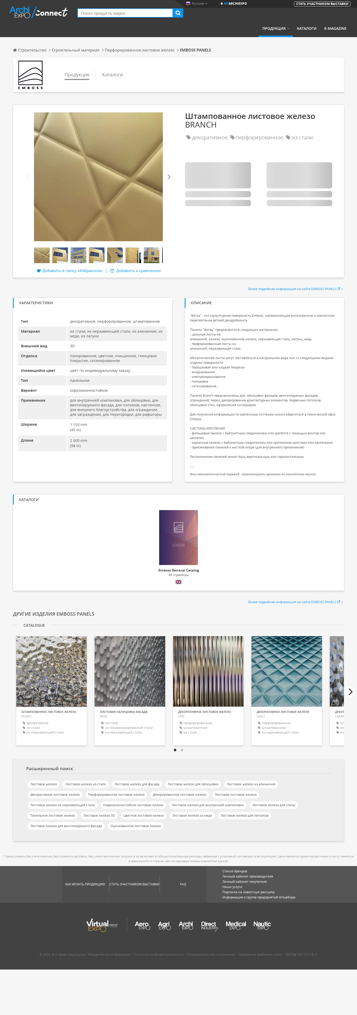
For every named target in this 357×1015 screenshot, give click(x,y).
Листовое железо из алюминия (251, 784)
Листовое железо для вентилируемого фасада (66, 826)
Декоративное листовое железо (55, 794)
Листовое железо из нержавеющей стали (62, 805)
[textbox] (125, 13)
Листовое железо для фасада (136, 784)
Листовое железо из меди (192, 815)
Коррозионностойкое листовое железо (133, 805)
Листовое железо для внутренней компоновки (208, 805)
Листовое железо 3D (99, 815)
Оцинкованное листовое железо (135, 826)
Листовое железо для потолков (244, 815)
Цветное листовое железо (143, 815)
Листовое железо (43, 784)
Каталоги (306, 28)
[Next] (168, 177)
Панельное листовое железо (52, 815)
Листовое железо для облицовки (193, 784)
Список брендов (234, 871)
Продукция (274, 28)
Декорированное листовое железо (179, 794)
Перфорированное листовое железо (116, 794)
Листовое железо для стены (273, 805)
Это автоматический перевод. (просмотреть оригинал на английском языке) (253, 474)
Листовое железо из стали (85, 784)
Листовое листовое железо (236, 794)
